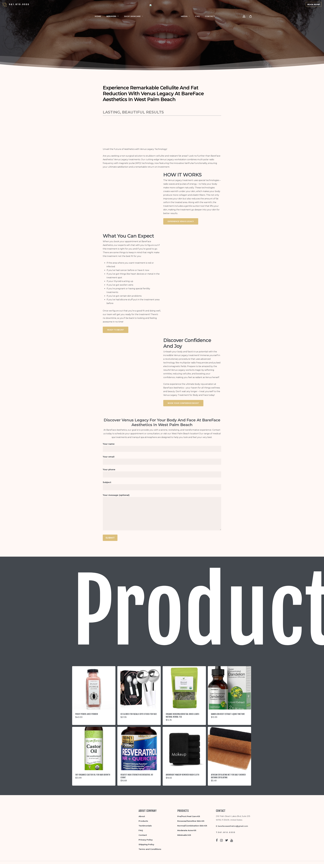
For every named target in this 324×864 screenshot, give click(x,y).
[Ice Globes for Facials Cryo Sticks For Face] (139, 687)
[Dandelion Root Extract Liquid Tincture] (229, 687)
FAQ (141, 830)
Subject (107, 482)
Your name (109, 444)
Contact (143, 835)
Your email (108, 457)
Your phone (109, 469)
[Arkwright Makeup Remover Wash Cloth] (184, 748)
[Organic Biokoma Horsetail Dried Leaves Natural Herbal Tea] (184, 687)
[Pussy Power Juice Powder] (93, 687)
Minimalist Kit (184, 835)
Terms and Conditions (150, 849)
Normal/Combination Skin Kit (192, 825)
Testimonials (145, 825)
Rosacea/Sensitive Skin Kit (190, 821)
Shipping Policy (146, 844)
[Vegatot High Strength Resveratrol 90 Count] (139, 748)
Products (143, 821)
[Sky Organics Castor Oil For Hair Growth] (93, 748)
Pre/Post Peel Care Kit (188, 816)
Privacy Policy (146, 840)
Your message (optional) (116, 495)
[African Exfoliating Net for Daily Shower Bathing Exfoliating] (229, 748)
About (142, 816)
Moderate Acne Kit (186, 830)
